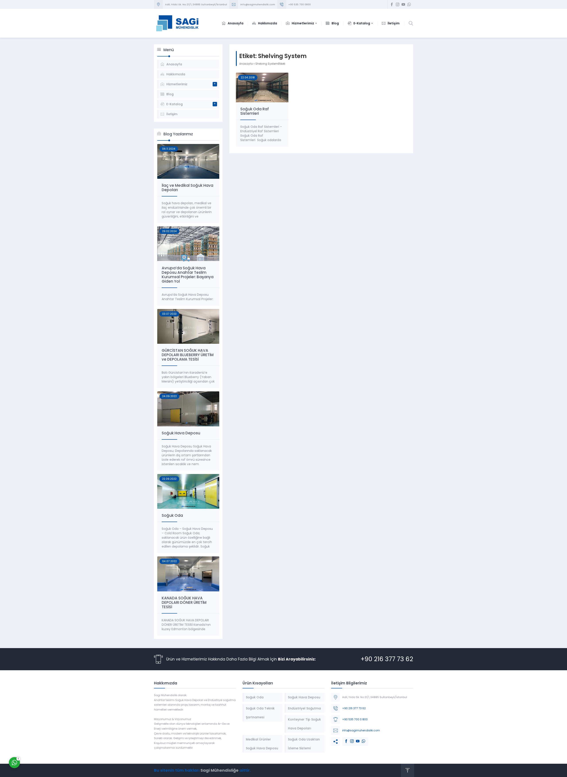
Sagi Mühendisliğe (219, 770)
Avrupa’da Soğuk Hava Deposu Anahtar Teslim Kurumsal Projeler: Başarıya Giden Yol (188, 274)
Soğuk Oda (172, 515)
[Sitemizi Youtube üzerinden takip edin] (403, 4)
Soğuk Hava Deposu (181, 433)
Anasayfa (246, 64)
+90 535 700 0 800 (355, 719)
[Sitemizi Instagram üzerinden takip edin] (397, 4)
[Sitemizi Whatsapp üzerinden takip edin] (409, 4)
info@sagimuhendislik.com (361, 730)
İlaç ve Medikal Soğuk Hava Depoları (187, 187)
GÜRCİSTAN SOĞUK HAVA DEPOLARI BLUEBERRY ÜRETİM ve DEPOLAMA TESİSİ (188, 355)
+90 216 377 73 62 (387, 659)
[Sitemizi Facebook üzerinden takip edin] (392, 4)
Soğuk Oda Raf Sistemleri (254, 111)
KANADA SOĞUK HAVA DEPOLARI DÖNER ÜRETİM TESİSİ (184, 602)
